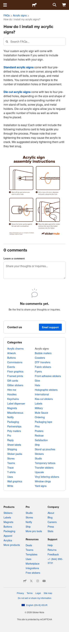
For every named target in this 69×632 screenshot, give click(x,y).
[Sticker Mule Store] (25, 581)
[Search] (54, 5)
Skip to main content (3, 3)
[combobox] (34, 41)
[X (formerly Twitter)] (31, 581)
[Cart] (64, 5)
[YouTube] (44, 581)
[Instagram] (37, 581)
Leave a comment (14, 258)
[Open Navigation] (5, 5)
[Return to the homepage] (34, 5)
